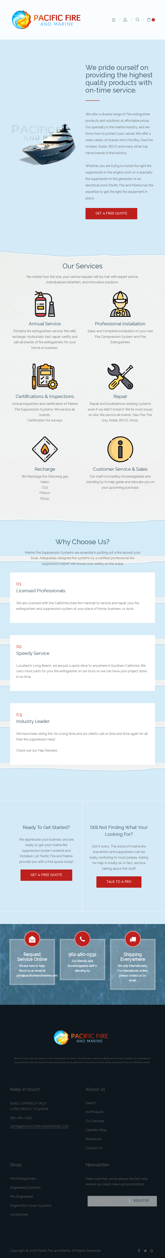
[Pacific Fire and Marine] (48, 20)
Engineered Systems (25, 1188)
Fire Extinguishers (23, 1178)
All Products (95, 1112)
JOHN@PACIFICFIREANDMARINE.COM (39, 1126)
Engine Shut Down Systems (30, 1206)
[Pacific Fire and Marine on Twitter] (145, 1250)
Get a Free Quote (111, 213)
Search (91, 1103)
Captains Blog (96, 1130)
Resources (93, 1139)
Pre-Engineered (21, 1196)
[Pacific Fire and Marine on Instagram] (151, 1250)
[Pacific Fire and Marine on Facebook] (138, 1250)
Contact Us (94, 1148)
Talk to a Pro (118, 882)
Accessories (19, 1214)
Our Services (95, 1121)
